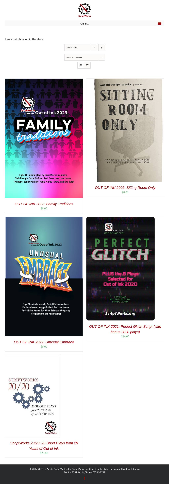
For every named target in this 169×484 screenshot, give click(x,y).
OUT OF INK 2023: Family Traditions (44, 204)
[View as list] (87, 65)
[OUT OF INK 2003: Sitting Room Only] (125, 80)
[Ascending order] (101, 47)
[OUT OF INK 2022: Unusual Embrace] (44, 218)
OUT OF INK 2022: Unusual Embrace (44, 342)
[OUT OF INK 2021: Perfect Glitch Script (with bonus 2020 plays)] (120, 218)
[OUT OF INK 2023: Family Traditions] (44, 80)
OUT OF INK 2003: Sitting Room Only (125, 188)
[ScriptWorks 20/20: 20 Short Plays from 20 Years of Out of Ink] (32, 357)
